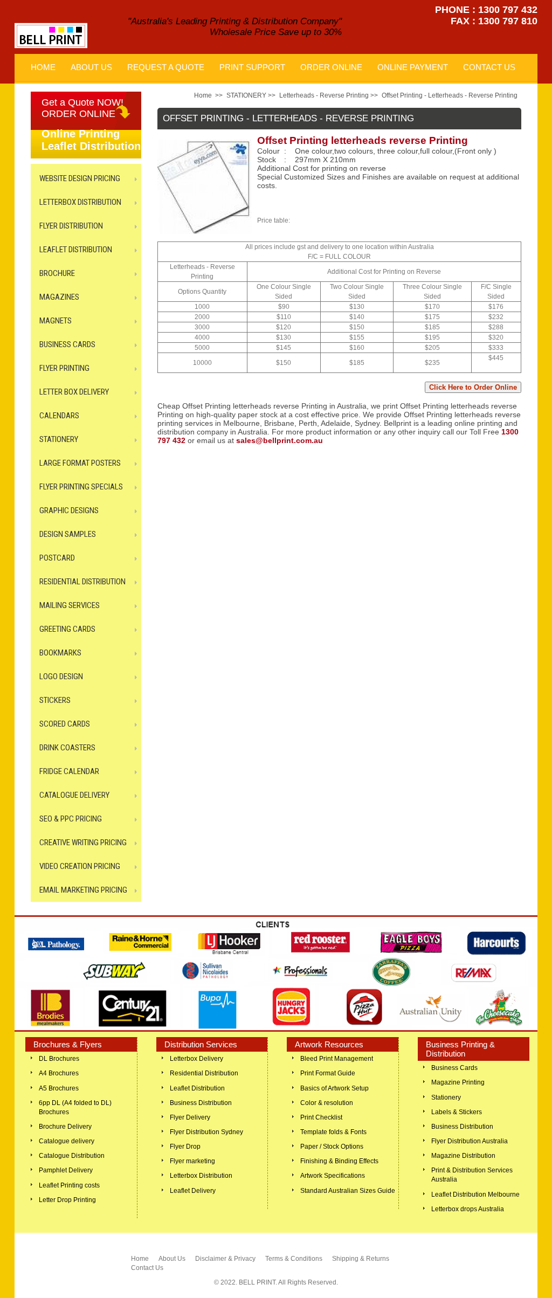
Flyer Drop (185, 1146)
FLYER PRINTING (64, 368)
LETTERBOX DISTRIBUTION (80, 202)
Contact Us (147, 1268)
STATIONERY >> (250, 95)
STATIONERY (58, 439)
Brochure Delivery (65, 1126)
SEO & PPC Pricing (70, 819)
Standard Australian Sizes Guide (347, 1191)
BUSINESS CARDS (67, 344)
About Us (171, 1258)
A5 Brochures (59, 1088)
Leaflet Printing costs (69, 1185)
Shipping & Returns (360, 1258)
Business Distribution (201, 1103)
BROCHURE (57, 273)
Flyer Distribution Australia (469, 1141)
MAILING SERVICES (69, 605)
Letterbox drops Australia (467, 1209)
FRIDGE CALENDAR (69, 771)
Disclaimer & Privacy (225, 1258)
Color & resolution (326, 1103)
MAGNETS (55, 321)
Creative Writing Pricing (83, 842)
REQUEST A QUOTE (165, 67)
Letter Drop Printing (67, 1200)
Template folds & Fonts (333, 1132)
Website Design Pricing (79, 178)
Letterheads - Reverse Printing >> (328, 95)
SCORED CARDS (64, 724)
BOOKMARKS (60, 653)
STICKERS (55, 700)
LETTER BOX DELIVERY (74, 392)
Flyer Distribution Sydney (206, 1132)
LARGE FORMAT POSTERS (80, 463)
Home (203, 95)
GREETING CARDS (67, 629)
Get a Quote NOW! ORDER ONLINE (82, 108)
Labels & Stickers (456, 1112)
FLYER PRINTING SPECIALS (81, 487)
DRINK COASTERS (67, 747)
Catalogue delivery (66, 1141)
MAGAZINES (59, 297)
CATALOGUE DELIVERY (74, 795)
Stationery (446, 1097)
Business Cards (454, 1068)
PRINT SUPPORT (252, 67)
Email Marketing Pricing (83, 890)
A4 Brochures (59, 1073)
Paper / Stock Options (331, 1146)
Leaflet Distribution (197, 1088)
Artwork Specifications (332, 1175)
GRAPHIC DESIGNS (69, 510)
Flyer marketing (192, 1161)
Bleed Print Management (336, 1058)
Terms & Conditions (293, 1258)
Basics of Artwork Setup (334, 1088)
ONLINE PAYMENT (412, 67)
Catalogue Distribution (72, 1155)
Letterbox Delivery (196, 1058)
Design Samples (67, 534)
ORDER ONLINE (331, 67)
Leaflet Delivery (193, 1191)
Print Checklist (321, 1117)
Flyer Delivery (190, 1117)
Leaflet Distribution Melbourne (475, 1194)
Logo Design (61, 676)
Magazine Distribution (463, 1155)
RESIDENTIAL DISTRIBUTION (82, 581)
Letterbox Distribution (201, 1175)
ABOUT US (91, 67)
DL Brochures (59, 1058)
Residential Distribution (204, 1073)
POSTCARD (57, 558)
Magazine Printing (458, 1082)
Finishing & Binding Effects (339, 1161)
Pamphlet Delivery (66, 1170)
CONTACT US (489, 67)
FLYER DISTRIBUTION (71, 226)
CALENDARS (59, 415)
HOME (43, 67)
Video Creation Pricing (79, 866)
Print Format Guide (327, 1073)
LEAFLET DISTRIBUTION (75, 249)
